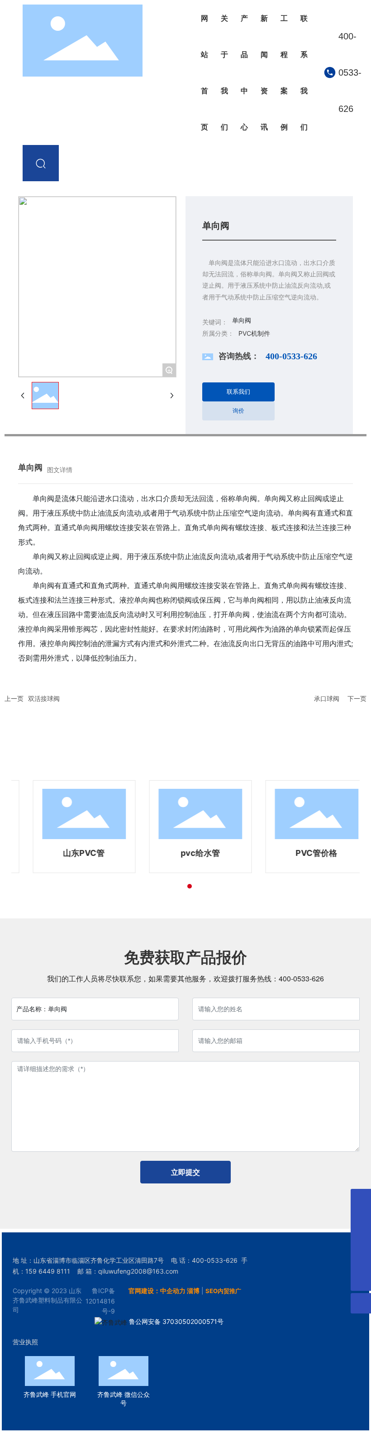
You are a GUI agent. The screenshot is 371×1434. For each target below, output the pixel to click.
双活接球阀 (44, 698)
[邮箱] (361, 1240)
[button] (181, 886)
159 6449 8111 (47, 1271)
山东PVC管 (69, 853)
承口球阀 (326, 698)
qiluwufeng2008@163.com (138, 1271)
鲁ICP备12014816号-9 (100, 1301)
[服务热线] (361, 1260)
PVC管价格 (302, 853)
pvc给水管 (185, 853)
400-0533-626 (349, 72)
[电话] (361, 1219)
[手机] (361, 1199)
